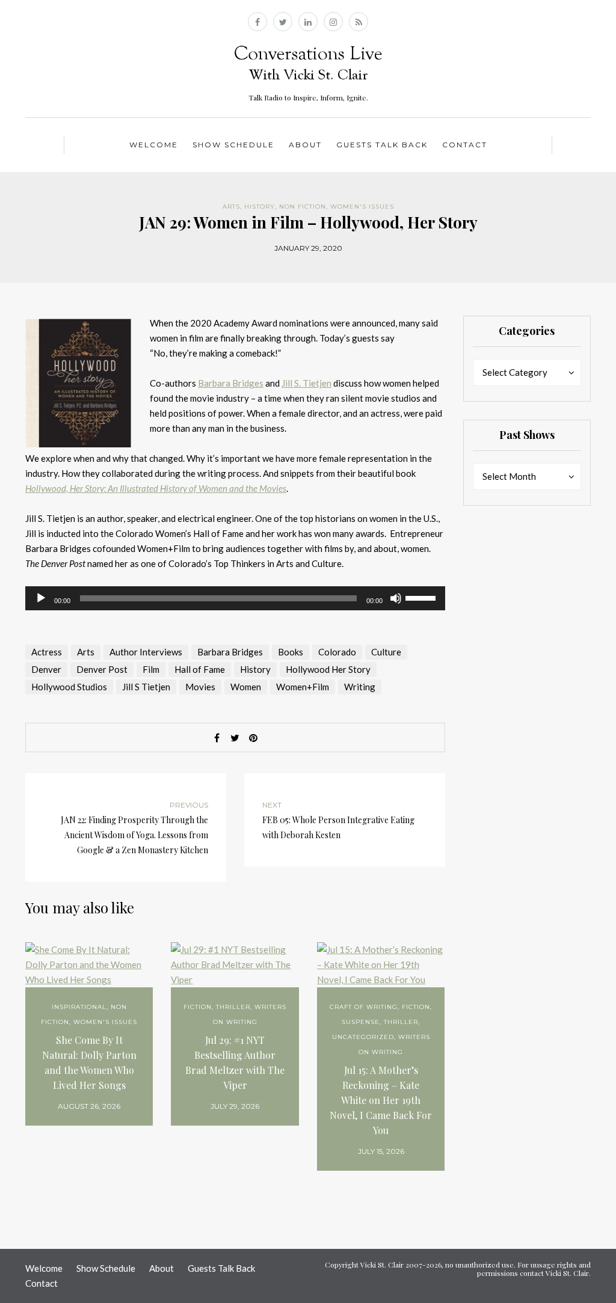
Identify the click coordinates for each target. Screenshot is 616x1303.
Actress (46, 651)
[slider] (422, 597)
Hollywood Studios (69, 686)
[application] (235, 598)
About (305, 144)
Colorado (337, 651)
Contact (464, 144)
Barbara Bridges (230, 383)
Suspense (361, 1022)
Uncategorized (363, 1037)
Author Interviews (145, 651)
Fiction (197, 1007)
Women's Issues (362, 206)
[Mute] (396, 598)
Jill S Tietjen (146, 686)
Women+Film (302, 686)
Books (290, 651)
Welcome (153, 144)
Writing (359, 686)
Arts (231, 206)
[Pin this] (253, 738)
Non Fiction (302, 206)
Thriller (233, 1007)
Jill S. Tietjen (306, 383)
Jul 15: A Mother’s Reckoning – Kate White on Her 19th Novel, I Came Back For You (381, 1100)
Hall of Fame (199, 669)
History (259, 206)
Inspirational (79, 1007)
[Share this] (217, 738)
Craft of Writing (364, 1007)
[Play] (41, 598)
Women (245, 686)
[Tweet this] (235, 738)
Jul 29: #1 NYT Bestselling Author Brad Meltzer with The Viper (235, 1062)
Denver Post (102, 669)
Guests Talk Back (382, 144)
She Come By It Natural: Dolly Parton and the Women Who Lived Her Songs (89, 1062)
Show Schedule (233, 144)
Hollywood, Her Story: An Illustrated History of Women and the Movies (155, 488)
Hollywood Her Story (328, 669)
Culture (386, 651)
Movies (200, 686)
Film (151, 669)
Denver (46, 669)
